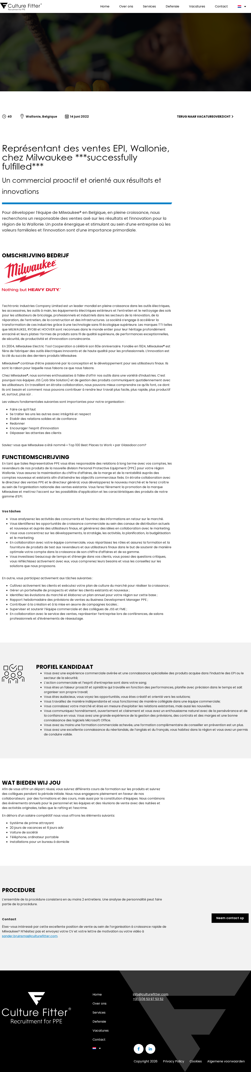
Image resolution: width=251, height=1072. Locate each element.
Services (149, 6)
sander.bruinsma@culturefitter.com (29, 936)
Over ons (126, 6)
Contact (221, 6)
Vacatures (197, 6)
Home (104, 6)
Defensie (172, 6)
